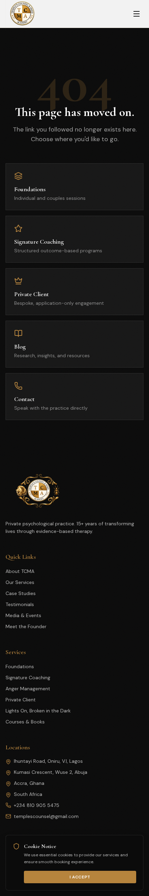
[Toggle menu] (136, 14)
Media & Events (23, 615)
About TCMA (20, 571)
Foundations (20, 666)
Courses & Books (25, 722)
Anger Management (28, 688)
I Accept (80, 877)
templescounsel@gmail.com (46, 816)
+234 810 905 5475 (36, 805)
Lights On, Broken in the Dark (38, 711)
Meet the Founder (26, 626)
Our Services (20, 582)
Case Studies (21, 593)
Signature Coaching (28, 677)
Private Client (21, 700)
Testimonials (20, 604)
